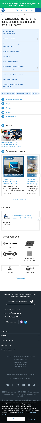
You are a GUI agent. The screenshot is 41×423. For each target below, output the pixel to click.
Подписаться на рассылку (17, 302)
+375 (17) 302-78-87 (12, 317)
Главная (3, 14)
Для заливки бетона (8, 93)
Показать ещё (20, 278)
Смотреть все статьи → (20, 199)
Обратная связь (11, 322)
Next (38, 175)
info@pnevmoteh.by (20, 359)
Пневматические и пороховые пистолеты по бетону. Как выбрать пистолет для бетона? (11, 144)
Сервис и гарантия (8, 350)
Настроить (31, 419)
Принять (16, 419)
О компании (5, 331)
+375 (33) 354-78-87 (12, 313)
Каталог (4, 336)
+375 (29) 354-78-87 (12, 310)
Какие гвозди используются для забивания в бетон (10, 181)
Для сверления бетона (23, 93)
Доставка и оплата (8, 340)
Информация (6, 345)
